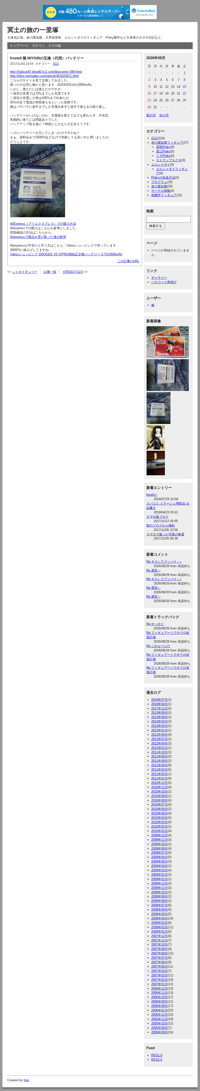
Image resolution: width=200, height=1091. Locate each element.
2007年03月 (159, 975)
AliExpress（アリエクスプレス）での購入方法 (43, 224)
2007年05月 (159, 966)
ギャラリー (159, 278)
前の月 (151, 115)
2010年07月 (159, 804)
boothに (151, 495)
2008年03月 (159, 923)
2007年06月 (159, 962)
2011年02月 (159, 774)
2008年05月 (159, 914)
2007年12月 (159, 936)
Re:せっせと (155, 624)
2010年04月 (159, 818)
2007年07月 (159, 958)
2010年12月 (159, 783)
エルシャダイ (160, 164)
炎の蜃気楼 (159, 186)
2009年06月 (159, 857)
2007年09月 (159, 949)
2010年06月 (159, 809)
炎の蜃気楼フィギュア (167, 142)
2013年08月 (159, 717)
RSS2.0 (156, 1059)
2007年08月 (159, 953)
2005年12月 (159, 1014)
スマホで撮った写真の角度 (165, 534)
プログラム (159, 182)
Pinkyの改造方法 (163, 177)
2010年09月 (159, 796)
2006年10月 (159, 997)
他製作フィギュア (164, 195)
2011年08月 (159, 761)
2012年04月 (159, 743)
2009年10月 (159, 844)
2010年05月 (159, 813)
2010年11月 (159, 787)
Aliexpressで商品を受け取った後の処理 (38, 237)
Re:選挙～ (153, 570)
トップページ (19, 45)
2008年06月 (159, 909)
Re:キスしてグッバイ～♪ (163, 561)
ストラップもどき (168, 160)
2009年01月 (159, 879)
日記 (56, 63)
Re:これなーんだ (158, 646)
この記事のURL (128, 261)
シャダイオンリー (25, 272)
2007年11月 (159, 940)
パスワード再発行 (164, 282)
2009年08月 (159, 848)
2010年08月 (159, 800)
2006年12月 (159, 988)
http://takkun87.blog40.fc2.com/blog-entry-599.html (46, 72)
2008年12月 (159, 883)
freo (26, 1080)
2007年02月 (159, 980)
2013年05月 (159, 721)
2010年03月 (159, 822)
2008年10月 (159, 892)
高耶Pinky (163, 147)
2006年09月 (159, 1001)
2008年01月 (159, 931)
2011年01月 (159, 778)
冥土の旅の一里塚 (33, 29)
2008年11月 (159, 888)
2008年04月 (159, 918)
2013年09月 (159, 712)
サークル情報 (160, 191)
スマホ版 (54, 45)
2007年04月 (159, 971)
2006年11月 (159, 992)
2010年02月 (159, 826)
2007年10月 (159, 944)
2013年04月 (159, 726)
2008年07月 (159, 905)
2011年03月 (159, 769)
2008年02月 (159, 927)
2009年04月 (159, 866)
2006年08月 (159, 1006)
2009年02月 (159, 874)
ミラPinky (163, 156)
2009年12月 (159, 835)
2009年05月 (159, 861)
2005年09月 (159, 1028)
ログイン (38, 45)
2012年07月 (159, 739)
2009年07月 (159, 852)
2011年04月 (159, 765)
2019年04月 (159, 704)
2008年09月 (159, 896)
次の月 (164, 115)
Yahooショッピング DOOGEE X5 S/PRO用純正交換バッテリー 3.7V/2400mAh (66, 254)
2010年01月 (159, 831)
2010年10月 (159, 791)
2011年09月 (159, 756)
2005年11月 (159, 1019)
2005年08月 (159, 1032)
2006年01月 (159, 1010)
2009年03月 (159, 870)
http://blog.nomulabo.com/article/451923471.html (44, 76)
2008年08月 (159, 901)
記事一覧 (50, 272)
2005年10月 (159, 1023)
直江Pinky (163, 151)
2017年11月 (159, 708)
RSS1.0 (156, 1055)
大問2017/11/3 (72, 272)
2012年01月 (159, 748)
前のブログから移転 (160, 525)
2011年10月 (159, 752)
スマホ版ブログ (157, 516)
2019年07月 (159, 700)
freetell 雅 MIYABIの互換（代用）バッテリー (47, 58)
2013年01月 (159, 730)
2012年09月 (159, 734)
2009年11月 (159, 840)
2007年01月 (159, 984)
